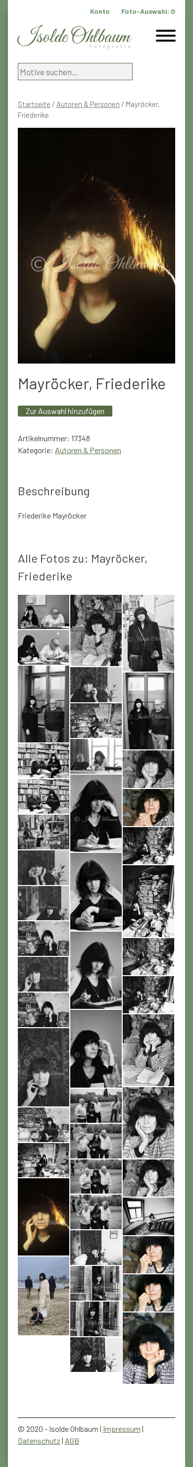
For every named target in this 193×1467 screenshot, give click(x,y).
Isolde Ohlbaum (74, 37)
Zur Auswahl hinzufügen (65, 411)
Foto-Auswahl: (148, 11)
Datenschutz (39, 1440)
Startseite (34, 104)
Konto (100, 11)
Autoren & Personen (88, 104)
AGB (72, 1440)
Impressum (122, 1428)
